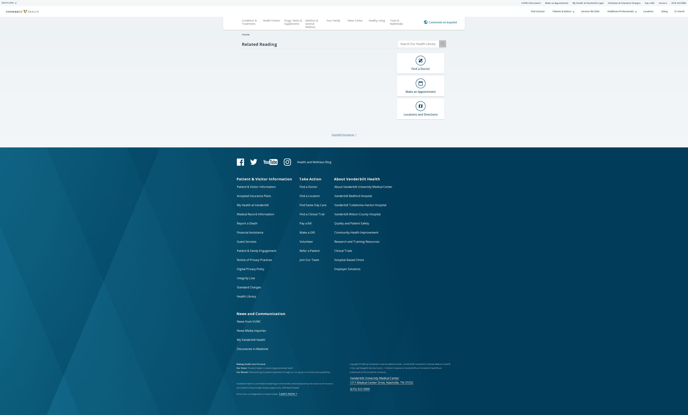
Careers (663, 3)
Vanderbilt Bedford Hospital (353, 196)
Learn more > (288, 394)
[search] (418, 44)
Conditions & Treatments (249, 22)
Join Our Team (309, 260)
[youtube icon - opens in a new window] (270, 162)
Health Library (246, 296)
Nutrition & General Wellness (311, 24)
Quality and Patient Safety (351, 223)
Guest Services (246, 242)
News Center (355, 20)
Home (246, 34)
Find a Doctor (538, 11)
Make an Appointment (556, 3)
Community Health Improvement (356, 232)
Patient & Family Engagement (256, 251)
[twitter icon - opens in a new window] (254, 162)
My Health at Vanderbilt (253, 205)
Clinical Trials (343, 251)
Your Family (333, 20)
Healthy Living (377, 20)
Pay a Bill (649, 3)
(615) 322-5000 (678, 3)
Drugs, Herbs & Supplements (293, 22)
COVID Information (531, 3)
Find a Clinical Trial (312, 214)
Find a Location (310, 196)
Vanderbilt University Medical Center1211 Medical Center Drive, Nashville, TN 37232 (381, 380)
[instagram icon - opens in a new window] (287, 162)
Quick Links (8, 2)
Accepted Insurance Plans (254, 196)
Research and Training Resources (356, 242)
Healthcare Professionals (621, 11)
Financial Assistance (250, 232)
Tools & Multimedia (396, 22)
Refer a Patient (310, 251)
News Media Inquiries (251, 331)
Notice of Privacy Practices (254, 260)
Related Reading (259, 44)
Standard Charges (249, 287)
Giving (664, 11)
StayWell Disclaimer (343, 134)
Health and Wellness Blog (314, 162)
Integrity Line (246, 278)
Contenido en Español (443, 22)
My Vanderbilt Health (251, 340)
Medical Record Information (255, 214)
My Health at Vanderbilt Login (588, 3)
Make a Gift (307, 232)
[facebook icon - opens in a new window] (240, 162)
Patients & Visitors (562, 11)
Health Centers (271, 20)
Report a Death (247, 223)
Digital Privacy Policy (250, 269)
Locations (648, 11)
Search (680, 11)
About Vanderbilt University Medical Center (363, 187)
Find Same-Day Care (313, 205)
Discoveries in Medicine (252, 349)
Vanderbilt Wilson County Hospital (357, 214)
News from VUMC (249, 321)
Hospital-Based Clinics (349, 260)
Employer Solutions (347, 269)
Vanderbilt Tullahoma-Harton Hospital (360, 205)
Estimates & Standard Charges (624, 3)
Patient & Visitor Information (256, 187)
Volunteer (306, 242)
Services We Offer (590, 11)
